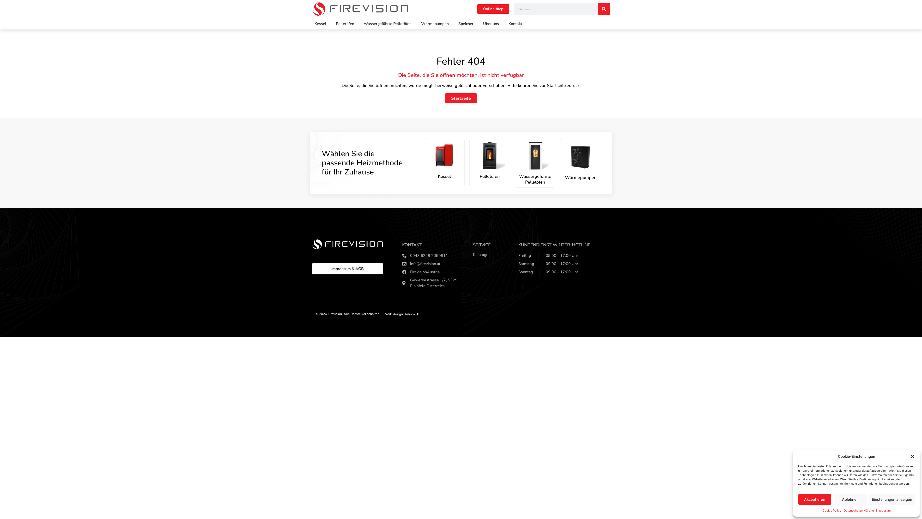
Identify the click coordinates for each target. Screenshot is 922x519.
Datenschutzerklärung (859, 510)
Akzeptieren (814, 499)
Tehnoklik (412, 314)
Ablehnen (850, 499)
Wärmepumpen (435, 23)
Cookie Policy (832, 510)
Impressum (883, 510)
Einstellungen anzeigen (892, 499)
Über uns (491, 23)
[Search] (604, 9)
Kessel (320, 23)
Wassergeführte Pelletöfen (388, 23)
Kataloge (480, 254)
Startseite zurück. (564, 85)
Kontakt (515, 23)
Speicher (465, 23)
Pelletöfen (345, 23)
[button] (912, 456)
